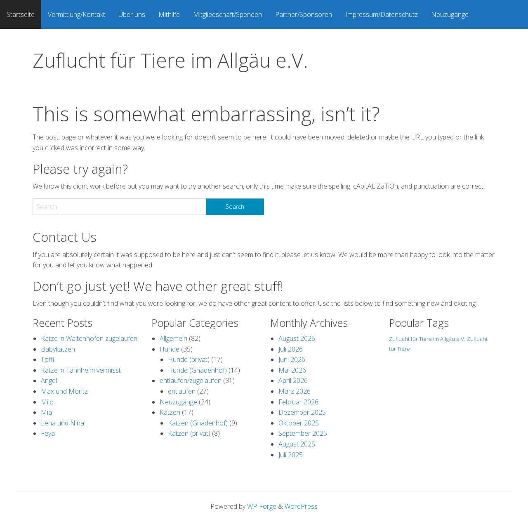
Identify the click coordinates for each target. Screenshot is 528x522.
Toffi (47, 359)
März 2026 (294, 391)
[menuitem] (20, 14)
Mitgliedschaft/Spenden (227, 14)
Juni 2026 (291, 359)
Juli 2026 (290, 349)
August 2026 (296, 338)
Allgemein (173, 338)
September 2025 (302, 433)
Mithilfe (169, 14)
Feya (48, 433)
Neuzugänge (450, 14)
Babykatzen (58, 349)
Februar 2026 (298, 401)
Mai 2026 (292, 370)
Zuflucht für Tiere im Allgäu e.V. (170, 60)
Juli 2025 (290, 454)
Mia (46, 412)
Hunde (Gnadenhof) (197, 370)
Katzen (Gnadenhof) (198, 423)
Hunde (169, 349)
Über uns (131, 14)
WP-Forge (261, 506)
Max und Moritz (64, 391)
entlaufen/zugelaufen (191, 380)
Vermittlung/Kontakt (76, 14)
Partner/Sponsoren (303, 14)
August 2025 (296, 444)
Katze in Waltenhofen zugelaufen (89, 338)
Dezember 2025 (302, 412)
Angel (49, 380)
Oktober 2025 (298, 423)
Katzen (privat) (189, 433)
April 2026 (293, 380)
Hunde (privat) (189, 359)
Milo (47, 401)
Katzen (170, 412)
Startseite (21, 14)
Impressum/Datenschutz (381, 14)
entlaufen (182, 391)
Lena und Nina (62, 423)
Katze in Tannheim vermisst (81, 370)
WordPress (301, 506)
